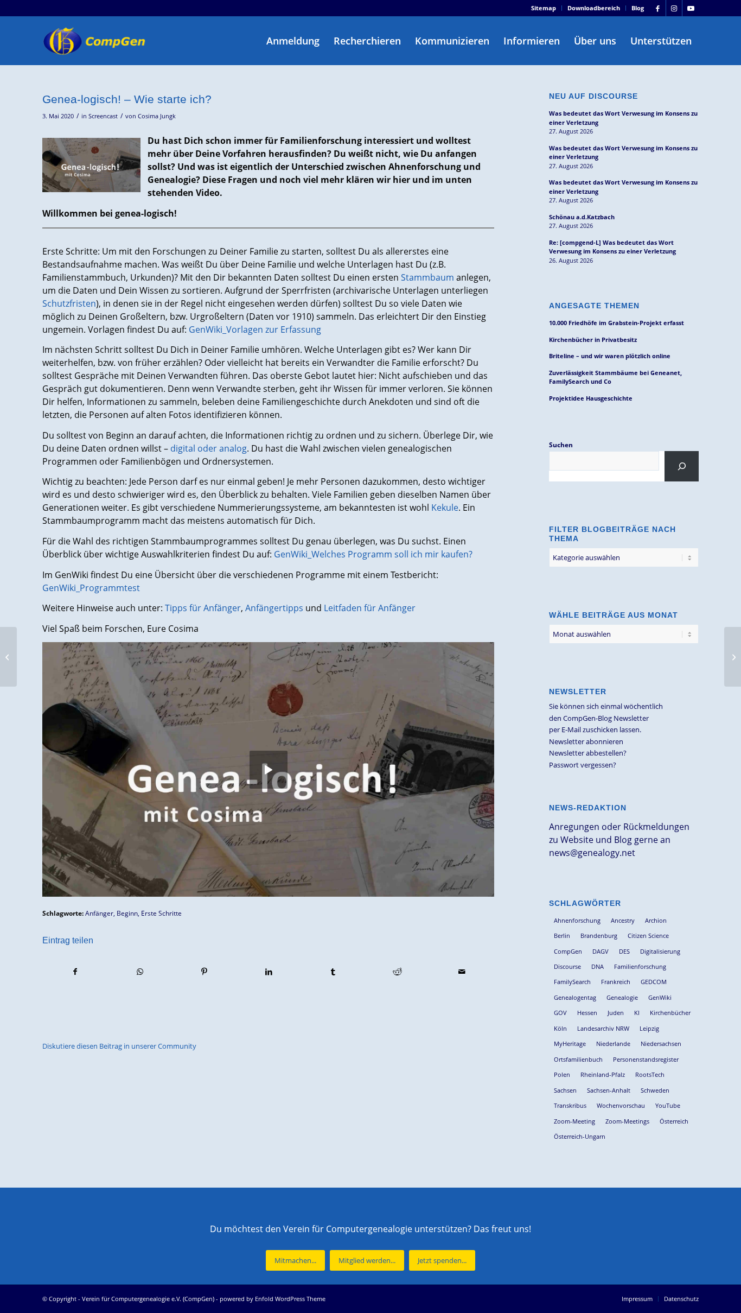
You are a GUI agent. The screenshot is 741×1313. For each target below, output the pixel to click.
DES (624, 951)
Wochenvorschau (621, 1105)
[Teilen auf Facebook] (75, 971)
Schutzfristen (69, 303)
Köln (560, 1028)
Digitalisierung (660, 951)
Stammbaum (427, 277)
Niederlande (613, 1043)
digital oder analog (208, 448)
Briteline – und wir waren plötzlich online (609, 356)
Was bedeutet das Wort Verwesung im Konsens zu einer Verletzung (623, 117)
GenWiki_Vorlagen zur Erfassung (255, 329)
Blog (637, 8)
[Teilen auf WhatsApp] (140, 971)
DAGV (600, 951)
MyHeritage (570, 1043)
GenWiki (660, 997)
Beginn (127, 913)
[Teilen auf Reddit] (398, 971)
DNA (597, 966)
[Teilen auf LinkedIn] (269, 971)
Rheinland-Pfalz (602, 1074)
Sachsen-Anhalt (608, 1090)
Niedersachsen (661, 1043)
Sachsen (565, 1090)
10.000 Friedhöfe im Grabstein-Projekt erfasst (616, 323)
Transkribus (570, 1105)
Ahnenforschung (577, 920)
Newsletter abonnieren (586, 741)
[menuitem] (544, 8)
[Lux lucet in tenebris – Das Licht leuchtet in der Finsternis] (8, 657)
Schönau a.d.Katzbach (582, 217)
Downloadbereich (593, 8)
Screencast (103, 116)
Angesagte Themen (594, 305)
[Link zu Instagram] (674, 8)
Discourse (567, 966)
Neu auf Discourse (593, 96)
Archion (656, 920)
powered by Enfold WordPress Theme (272, 1299)
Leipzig (649, 1028)
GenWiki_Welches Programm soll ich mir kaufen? (373, 554)
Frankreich (615, 982)
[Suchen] (682, 466)
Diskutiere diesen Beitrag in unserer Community (119, 1046)
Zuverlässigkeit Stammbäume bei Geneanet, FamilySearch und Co (615, 377)
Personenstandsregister (646, 1059)
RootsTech (650, 1074)
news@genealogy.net (592, 853)
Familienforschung (640, 966)
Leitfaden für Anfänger (370, 608)
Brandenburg (598, 935)
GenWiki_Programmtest (91, 588)
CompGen (568, 951)
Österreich (674, 1121)
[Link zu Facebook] (658, 8)
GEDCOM (654, 982)
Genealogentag (575, 997)
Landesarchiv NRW (603, 1028)
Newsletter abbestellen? (588, 753)
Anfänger (99, 913)
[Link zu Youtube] (690, 8)
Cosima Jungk (157, 116)
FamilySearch (572, 982)
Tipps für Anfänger (203, 608)
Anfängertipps (274, 608)
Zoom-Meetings (627, 1121)
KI (637, 1012)
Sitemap (543, 8)
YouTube (667, 1105)
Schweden (655, 1090)
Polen (562, 1074)
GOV (560, 1012)
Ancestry (623, 920)
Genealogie (622, 997)
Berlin (562, 935)
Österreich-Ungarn (579, 1136)
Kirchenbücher (670, 1012)
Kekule (444, 507)
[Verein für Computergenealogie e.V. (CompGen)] (95, 40)
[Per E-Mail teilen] (462, 971)
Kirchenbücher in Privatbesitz (593, 339)
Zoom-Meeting (574, 1121)
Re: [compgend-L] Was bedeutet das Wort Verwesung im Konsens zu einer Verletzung (612, 247)
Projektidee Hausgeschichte (591, 398)
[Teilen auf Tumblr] (333, 971)
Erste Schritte (161, 913)
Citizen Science (648, 935)
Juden (616, 1012)
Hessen (587, 1012)
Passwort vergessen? (582, 765)
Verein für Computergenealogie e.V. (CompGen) (148, 1299)
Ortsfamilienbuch (578, 1059)
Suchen (561, 444)
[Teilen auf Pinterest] (205, 971)
